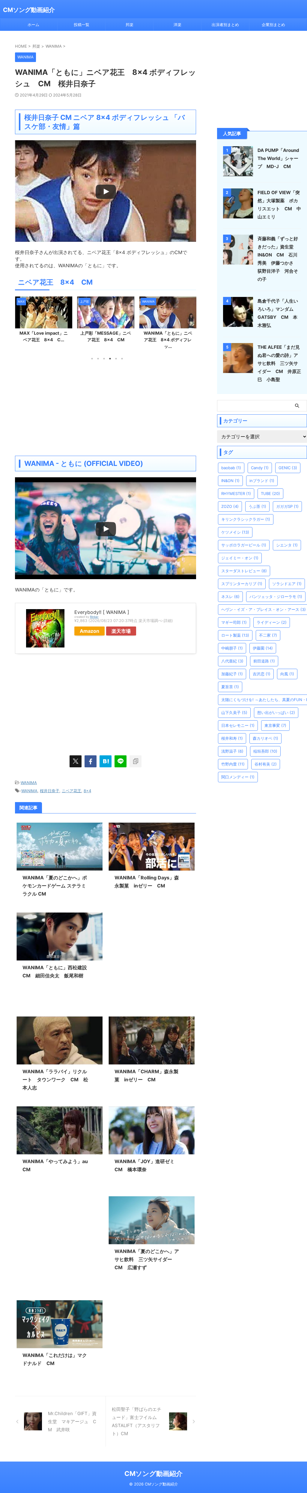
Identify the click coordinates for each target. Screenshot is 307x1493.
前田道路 (264, 661)
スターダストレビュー (244, 570)
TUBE (270, 493)
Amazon (89, 631)
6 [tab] (122, 359)
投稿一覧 (81, 24)
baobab (231, 467)
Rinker (94, 616)
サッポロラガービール (243, 545)
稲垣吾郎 (265, 751)
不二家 (268, 635)
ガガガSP (287, 506)
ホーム (33, 24)
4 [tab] (110, 359)
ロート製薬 (235, 635)
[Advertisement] (105, 408)
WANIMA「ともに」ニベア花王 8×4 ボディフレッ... (168, 339)
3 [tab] (104, 359)
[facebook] (91, 761)
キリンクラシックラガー (245, 519)
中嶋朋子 (232, 648)
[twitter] (76, 761)
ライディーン (272, 622)
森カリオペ (265, 738)
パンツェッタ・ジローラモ (275, 596)
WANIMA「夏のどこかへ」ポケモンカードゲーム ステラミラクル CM (54, 886)
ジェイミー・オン (239, 557)
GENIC (288, 467)
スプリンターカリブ (241, 583)
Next (190, 322)
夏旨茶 (230, 686)
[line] (121, 761)
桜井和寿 (232, 738)
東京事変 (275, 725)
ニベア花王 (71, 790)
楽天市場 (121, 631)
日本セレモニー (238, 725)
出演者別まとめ (225, 24)
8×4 (87, 790)
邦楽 (129, 24)
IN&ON (230, 480)
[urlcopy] (136, 761)
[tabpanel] (43, 321)
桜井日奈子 (49, 790)
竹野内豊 (233, 764)
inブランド (261, 480)
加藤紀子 (232, 673)
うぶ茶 (257, 506)
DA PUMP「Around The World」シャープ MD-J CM (278, 158)
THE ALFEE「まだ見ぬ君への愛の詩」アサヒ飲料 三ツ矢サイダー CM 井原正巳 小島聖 (279, 363)
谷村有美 (266, 764)
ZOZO (230, 506)
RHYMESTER (236, 493)
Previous (20, 322)
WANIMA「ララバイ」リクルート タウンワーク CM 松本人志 (55, 1079)
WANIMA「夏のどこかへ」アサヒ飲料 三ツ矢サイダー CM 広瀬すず (147, 1259)
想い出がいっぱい (276, 712)
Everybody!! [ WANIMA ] (101, 612)
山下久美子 (234, 712)
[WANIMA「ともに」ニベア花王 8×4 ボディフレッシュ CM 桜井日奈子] (106, 761)
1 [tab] (92, 359)
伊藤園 (263, 648)
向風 (287, 673)
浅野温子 (232, 751)
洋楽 (177, 24)
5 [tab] (116, 359)
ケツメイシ (235, 532)
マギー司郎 (234, 622)
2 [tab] (98, 359)
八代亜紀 (232, 661)
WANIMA (29, 782)
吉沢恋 (261, 673)
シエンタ (287, 545)
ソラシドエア (287, 583)
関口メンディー (238, 777)
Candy (260, 467)
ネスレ (230, 596)
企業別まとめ (273, 24)
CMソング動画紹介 (29, 9)
